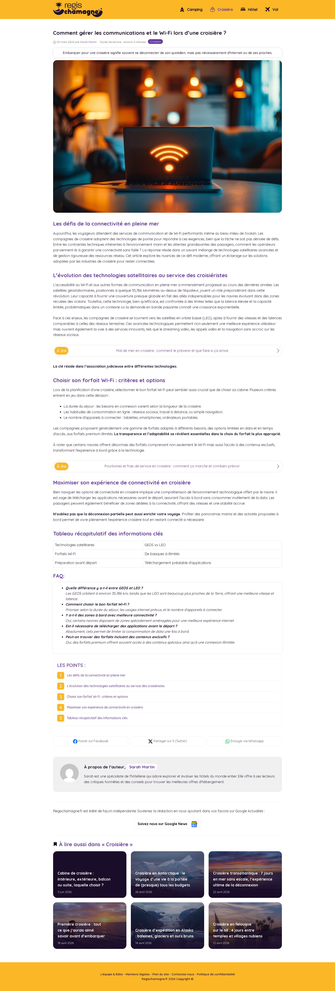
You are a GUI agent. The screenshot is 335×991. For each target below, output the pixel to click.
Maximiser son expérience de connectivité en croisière (105, 707)
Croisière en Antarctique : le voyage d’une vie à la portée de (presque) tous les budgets (162, 879)
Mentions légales (138, 974)
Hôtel (252, 9)
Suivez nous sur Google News (163, 824)
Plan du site (160, 974)
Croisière (225, 9)
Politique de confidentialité (216, 974)
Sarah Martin (142, 766)
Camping (194, 9)
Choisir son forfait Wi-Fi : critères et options (97, 697)
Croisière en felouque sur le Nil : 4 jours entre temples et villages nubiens (237, 930)
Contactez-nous (183, 974)
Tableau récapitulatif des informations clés (97, 718)
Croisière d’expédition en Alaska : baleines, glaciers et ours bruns (164, 933)
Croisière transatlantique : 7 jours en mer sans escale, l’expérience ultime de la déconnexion (243, 879)
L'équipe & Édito (111, 974)
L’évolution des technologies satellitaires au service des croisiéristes (116, 686)
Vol (274, 9)
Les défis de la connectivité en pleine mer (96, 675)
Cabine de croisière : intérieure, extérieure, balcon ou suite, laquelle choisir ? (84, 879)
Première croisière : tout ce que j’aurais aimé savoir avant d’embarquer (81, 930)
